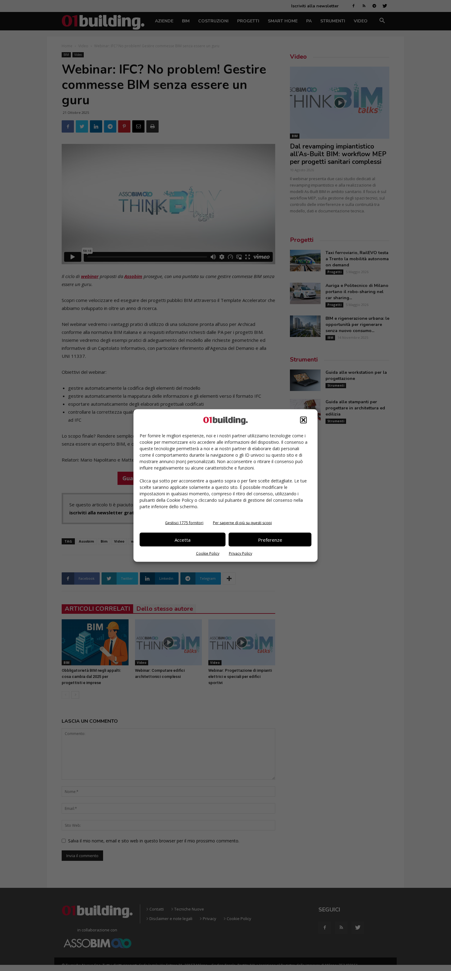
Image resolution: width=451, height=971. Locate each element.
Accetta (183, 539)
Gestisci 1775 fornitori (184, 522)
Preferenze (270, 539)
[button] (303, 420)
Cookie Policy (207, 553)
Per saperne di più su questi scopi (242, 522)
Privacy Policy (240, 553)
